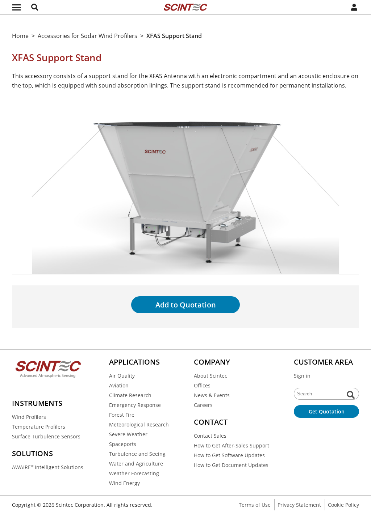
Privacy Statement (299, 504)
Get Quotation (327, 411)
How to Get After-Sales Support (231, 445)
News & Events (212, 395)
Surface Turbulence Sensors (46, 436)
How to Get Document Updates (231, 465)
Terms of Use (255, 504)
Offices (202, 385)
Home (20, 36)
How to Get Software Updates (229, 455)
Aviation (119, 385)
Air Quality (122, 375)
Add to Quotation (185, 305)
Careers (203, 405)
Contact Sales (210, 435)
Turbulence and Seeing (137, 453)
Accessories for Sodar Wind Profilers (87, 36)
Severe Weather (128, 434)
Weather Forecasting (134, 473)
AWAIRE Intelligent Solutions (47, 467)
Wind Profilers (29, 416)
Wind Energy (124, 483)
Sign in (302, 375)
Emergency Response (135, 405)
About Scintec (210, 375)
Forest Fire (121, 414)
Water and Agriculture (136, 463)
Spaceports (122, 444)
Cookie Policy (343, 504)
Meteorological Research (139, 424)
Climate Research (130, 395)
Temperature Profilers (38, 426)
